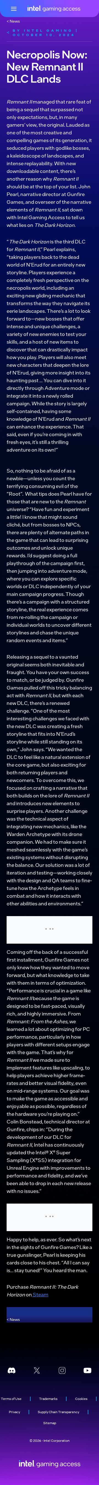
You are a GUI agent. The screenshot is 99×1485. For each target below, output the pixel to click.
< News (13, 20)
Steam (40, 1294)
